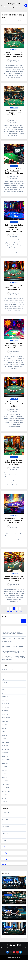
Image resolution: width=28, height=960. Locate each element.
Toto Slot (4, 840)
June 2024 (4, 770)
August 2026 (5, 679)
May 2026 (4, 689)
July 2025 (4, 724)
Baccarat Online (14, 49)
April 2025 (4, 735)
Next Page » (19, 611)
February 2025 (5, 742)
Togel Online (5, 837)
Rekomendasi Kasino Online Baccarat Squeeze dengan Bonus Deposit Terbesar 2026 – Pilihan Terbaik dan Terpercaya (13, 640)
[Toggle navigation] (2, 5)
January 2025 (5, 745)
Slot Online (4, 830)
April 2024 (4, 777)
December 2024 (6, 749)
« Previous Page (10, 611)
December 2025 (6, 707)
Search (4, 616)
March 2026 (5, 696)
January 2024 (5, 787)
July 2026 (4, 682)
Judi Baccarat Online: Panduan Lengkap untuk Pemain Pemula (14, 287)
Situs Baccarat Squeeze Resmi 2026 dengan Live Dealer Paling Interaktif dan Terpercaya (14, 931)
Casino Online (5, 816)
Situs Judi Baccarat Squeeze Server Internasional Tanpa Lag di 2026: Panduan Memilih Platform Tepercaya (12, 634)
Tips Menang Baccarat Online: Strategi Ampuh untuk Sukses (14, 462)
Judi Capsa (4, 823)
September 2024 (6, 759)
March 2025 (5, 738)
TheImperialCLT (13, 4)
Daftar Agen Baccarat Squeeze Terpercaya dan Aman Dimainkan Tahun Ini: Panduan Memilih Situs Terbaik (13, 646)
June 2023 (4, 794)
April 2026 (4, 693)
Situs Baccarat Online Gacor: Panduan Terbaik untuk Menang (14, 404)
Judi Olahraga (5, 826)
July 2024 (4, 766)
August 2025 (5, 721)
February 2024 (5, 784)
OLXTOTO (18, 957)
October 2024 (5, 756)
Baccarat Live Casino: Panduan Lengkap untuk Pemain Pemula (14, 346)
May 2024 (4, 773)
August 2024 (5, 763)
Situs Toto (4, 846)
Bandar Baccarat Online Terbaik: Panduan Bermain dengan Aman (14, 579)
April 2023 (4, 801)
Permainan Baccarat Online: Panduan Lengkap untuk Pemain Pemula (14, 54)
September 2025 (6, 717)
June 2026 (4, 686)
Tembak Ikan (5, 833)
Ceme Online (5, 819)
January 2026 (5, 703)
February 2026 (5, 700)
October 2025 (5, 714)
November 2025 (6, 710)
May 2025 (4, 731)
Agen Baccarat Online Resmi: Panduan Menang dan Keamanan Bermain (14, 171)
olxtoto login (5, 853)
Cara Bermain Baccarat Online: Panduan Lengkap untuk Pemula (14, 520)
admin (11, 60)
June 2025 (4, 728)
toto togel (4, 864)
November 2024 (6, 752)
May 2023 (4, 798)
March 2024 (5, 780)
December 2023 (6, 791)
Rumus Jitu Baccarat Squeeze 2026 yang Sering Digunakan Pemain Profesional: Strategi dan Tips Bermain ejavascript (14, 658)
